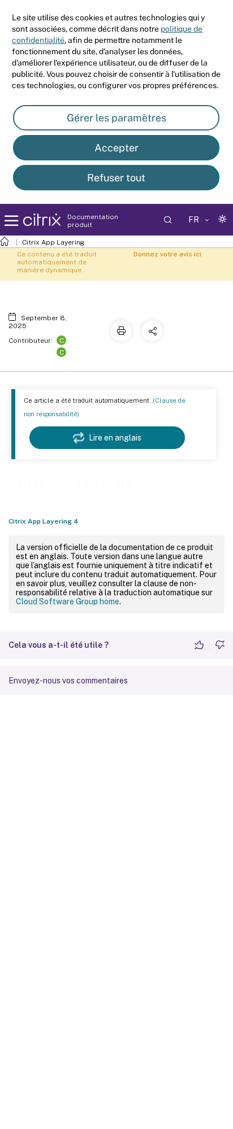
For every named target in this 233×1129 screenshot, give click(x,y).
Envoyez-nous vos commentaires (68, 680)
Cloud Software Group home (67, 601)
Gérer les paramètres (116, 118)
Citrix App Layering (53, 242)
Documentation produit (92, 221)
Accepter (116, 148)
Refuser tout (116, 178)
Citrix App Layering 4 (43, 521)
